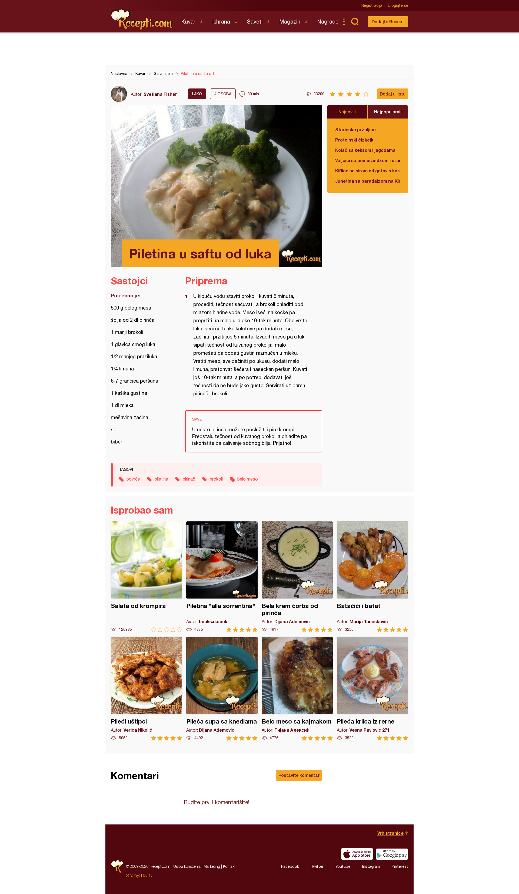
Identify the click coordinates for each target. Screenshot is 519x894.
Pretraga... (354, 21)
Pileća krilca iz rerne (372, 689)
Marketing (212, 866)
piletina (161, 478)
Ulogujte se (398, 5)
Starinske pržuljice (355, 129)
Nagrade (327, 21)
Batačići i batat (372, 576)
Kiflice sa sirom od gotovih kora (367, 170)
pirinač (189, 478)
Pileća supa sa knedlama (222, 689)
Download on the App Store (357, 854)
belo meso (247, 478)
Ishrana (221, 21)
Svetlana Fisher (160, 94)
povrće (133, 478)
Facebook (290, 866)
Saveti (254, 21)
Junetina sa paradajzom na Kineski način (367, 180)
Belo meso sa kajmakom (297, 689)
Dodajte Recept (388, 21)
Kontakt (229, 866)
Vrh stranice (390, 833)
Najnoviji (347, 111)
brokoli (216, 478)
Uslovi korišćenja (187, 866)
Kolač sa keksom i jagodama (365, 150)
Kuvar (188, 21)
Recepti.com (142, 19)
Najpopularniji (388, 111)
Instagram (371, 866)
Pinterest (400, 866)
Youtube (342, 866)
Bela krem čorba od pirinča (297, 576)
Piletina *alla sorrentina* (222, 576)
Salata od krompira (146, 576)
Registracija (371, 5)
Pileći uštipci (146, 689)
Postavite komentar (299, 775)
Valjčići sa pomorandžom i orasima (367, 160)
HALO (146, 875)
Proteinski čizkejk (354, 139)
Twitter (317, 866)
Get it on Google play (392, 854)
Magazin (289, 21)
